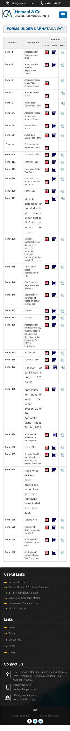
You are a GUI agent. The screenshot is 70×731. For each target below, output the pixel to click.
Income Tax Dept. (19, 582)
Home (12, 627)
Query (12, 652)
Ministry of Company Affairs (24, 597)
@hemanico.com (25, 3)
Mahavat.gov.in (17, 608)
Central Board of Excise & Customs (29, 587)
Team (12, 633)
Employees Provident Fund (24, 603)
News (12, 645)
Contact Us (15, 639)
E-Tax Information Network (23, 592)
